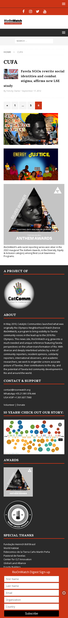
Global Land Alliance (15, 563)
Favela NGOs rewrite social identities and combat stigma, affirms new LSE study (34, 78)
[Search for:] (34, 40)
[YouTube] (45, 11)
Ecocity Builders (12, 567)
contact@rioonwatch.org (17, 389)
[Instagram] (30, 11)
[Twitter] (37, 11)
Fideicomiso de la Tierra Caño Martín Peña (27, 551)
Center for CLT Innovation (18, 559)
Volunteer (9, 404)
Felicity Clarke (13, 90)
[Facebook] (23, 11)
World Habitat (11, 548)
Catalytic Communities (30, 324)
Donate (21, 404)
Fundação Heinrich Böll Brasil (19, 544)
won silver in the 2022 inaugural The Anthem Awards (33, 249)
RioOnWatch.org (40, 339)
